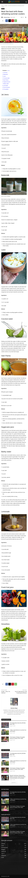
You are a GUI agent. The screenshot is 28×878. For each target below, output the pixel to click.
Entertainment (4, 741)
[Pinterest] (12, 20)
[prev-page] (2, 744)
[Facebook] (6, 20)
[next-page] (4, 744)
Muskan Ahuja (7, 17)
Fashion (3, 734)
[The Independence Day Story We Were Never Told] (5, 725)
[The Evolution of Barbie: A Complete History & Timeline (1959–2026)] (5, 739)
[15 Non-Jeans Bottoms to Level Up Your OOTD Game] (5, 732)
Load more (14, 782)
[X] (9, 20)
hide (8, 70)
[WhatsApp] (15, 20)
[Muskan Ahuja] (2, 17)
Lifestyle (5, 5)
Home (2, 5)
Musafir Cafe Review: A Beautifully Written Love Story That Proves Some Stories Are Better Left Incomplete (17, 777)
